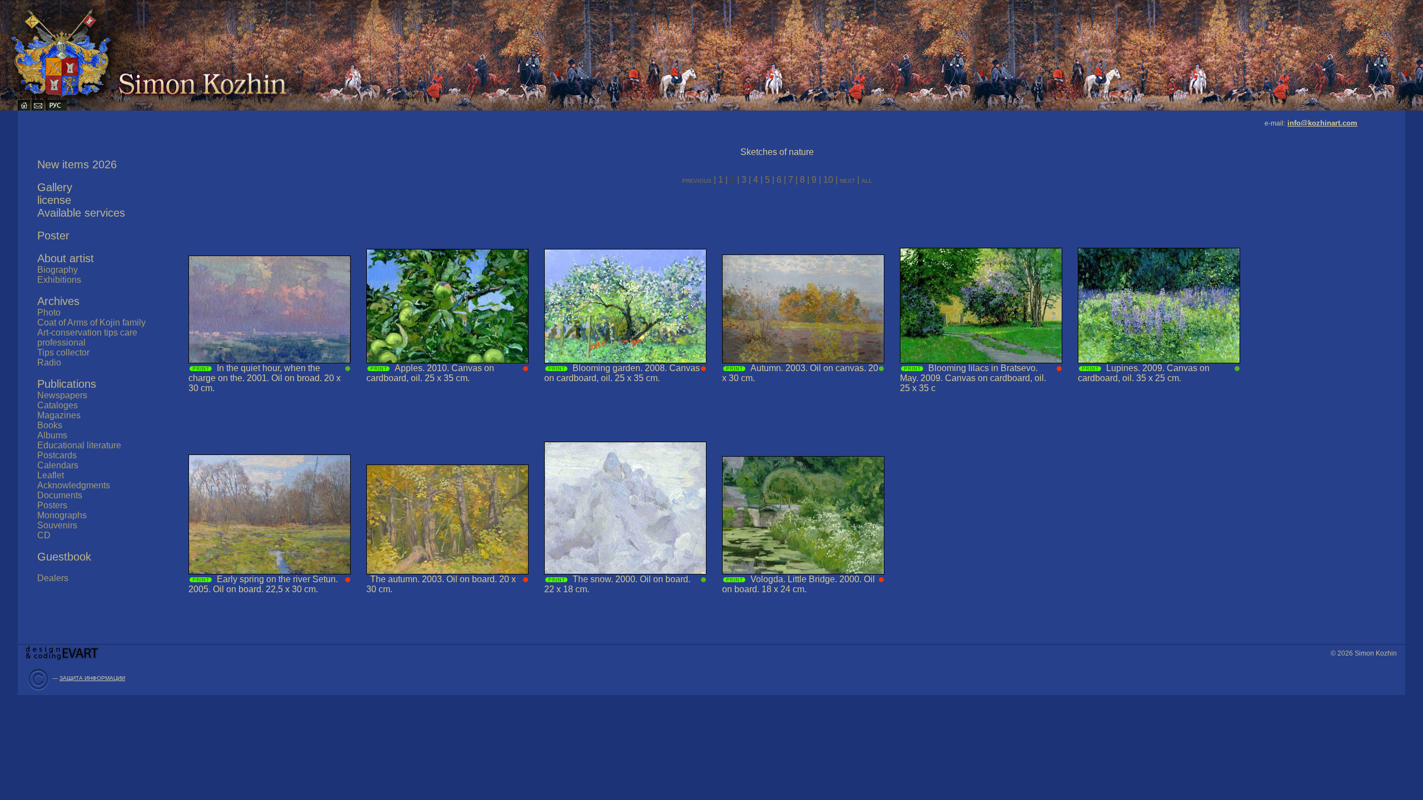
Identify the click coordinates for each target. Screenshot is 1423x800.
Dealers (52, 578)
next (848, 180)
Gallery (54, 187)
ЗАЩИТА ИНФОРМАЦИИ (92, 678)
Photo (49, 312)
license (54, 200)
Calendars (57, 465)
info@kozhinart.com (1322, 123)
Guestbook (64, 557)
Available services (81, 213)
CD (44, 535)
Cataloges (57, 405)
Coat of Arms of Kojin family (91, 322)
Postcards (57, 455)
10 (828, 179)
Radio (49, 362)
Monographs (62, 515)
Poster (53, 235)
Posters (52, 505)
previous (697, 180)
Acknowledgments (73, 485)
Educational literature (79, 445)
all (867, 180)
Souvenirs (57, 525)
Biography (57, 269)
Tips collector (63, 352)
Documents (59, 495)
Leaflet (50, 475)
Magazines (59, 415)
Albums (52, 435)
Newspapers (62, 395)
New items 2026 (77, 164)
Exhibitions (59, 279)
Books (49, 425)
